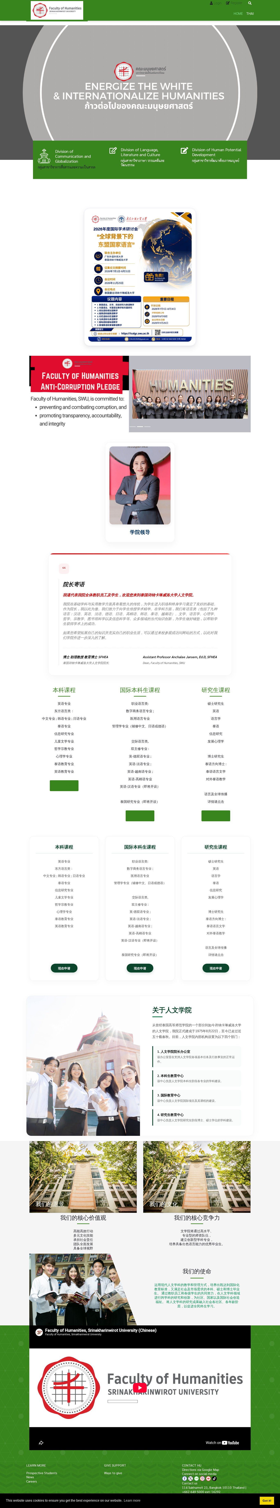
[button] (46, 394)
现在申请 (64, 786)
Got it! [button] (267, 1500)
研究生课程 (215, 689)
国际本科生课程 (140, 689)
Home (238, 13)
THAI (250, 13)
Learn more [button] (132, 1500)
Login (218, 3)
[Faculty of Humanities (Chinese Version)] (57, 10)
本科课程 (64, 689)
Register (236, 3)
